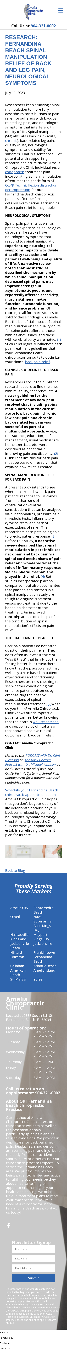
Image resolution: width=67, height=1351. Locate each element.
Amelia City (19, 907)
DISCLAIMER (17, 1310)
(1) (59, 339)
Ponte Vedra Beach (43, 910)
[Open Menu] (61, 10)
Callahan (17, 966)
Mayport (40, 934)
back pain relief (37, 361)
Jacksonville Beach (19, 945)
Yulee (38, 979)
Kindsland (18, 939)
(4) (43, 576)
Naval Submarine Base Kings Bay (43, 923)
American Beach (18, 972)
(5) (49, 704)
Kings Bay (41, 939)
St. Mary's (18, 979)
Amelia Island (44, 970)
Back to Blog (15, 870)
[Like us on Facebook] (8, 1227)
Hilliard (16, 952)
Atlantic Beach (45, 966)
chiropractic (14, 172)
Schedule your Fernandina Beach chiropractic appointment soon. (31, 792)
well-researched (46, 721)
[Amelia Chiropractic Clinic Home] (34, 12)
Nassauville (19, 934)
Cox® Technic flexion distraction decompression (31, 187)
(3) (53, 536)
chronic (11, 140)
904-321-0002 (43, 26)
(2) (56, 453)
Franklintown (44, 952)
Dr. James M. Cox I (39, 1316)
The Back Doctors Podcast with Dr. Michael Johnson (30, 762)
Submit (33, 1278)
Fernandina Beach (43, 959)
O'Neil (15, 916)
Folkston (17, 957)
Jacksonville (43, 943)
